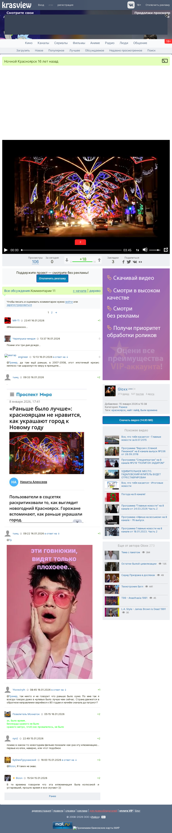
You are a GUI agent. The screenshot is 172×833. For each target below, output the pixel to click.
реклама (82, 810)
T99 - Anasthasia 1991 (134, 597)
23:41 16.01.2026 (34, 320)
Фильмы (79, 43)
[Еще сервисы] (140, 261)
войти (69, 301)
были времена (148, 410)
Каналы (43, 43)
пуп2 (15, 738)
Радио (109, 43)
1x (137, 250)
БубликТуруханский (24, 759)
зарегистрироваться (19, 304)
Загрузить (23, 50)
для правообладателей (103, 810)
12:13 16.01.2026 (42, 357)
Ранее (52, 796)
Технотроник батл (132, 586)
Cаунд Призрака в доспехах (138, 575)
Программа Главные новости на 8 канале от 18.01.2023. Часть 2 (141, 530)
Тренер (13, 362)
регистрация (65, 4)
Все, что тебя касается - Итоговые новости (142, 484)
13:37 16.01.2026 (50, 338)
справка (70, 810)
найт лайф (133, 410)
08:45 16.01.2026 (40, 689)
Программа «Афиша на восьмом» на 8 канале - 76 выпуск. (144, 518)
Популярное (56, 50)
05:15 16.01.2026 (54, 714)
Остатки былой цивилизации (139, 563)
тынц (16, 377)
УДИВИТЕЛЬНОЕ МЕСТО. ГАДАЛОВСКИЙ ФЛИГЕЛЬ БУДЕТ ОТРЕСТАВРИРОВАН (141, 474)
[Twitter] (128, 261)
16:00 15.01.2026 (51, 759)
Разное (123, 407)
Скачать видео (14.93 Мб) (136, 420)
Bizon (12, 766)
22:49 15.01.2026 (33, 738)
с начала (79, 291)
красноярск (119, 410)
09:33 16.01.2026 (33, 377)
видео (126, 393)
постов (140, 393)
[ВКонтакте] (134, 261)
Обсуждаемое (94, 50)
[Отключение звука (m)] (145, 250)
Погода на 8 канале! (133, 494)
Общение (140, 43)
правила (58, 810)
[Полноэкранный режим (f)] (165, 250)
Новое (39, 50)
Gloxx (123, 389)
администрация (41, 810)
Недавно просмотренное (125, 50)
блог (137, 810)
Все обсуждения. (17, 291)
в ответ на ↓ (61, 357)
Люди (124, 43)
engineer (23, 357)
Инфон (95, 816)
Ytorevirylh (19, 689)
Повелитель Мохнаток (26, 714)
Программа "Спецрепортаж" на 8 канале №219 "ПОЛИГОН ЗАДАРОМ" (142, 461)
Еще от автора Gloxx (136, 545)
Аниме (95, 43)
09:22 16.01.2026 (33, 533)
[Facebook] (123, 261)
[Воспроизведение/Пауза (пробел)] (6, 250)
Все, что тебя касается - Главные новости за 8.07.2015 (141, 438)
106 (35, 261)
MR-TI (16, 320)
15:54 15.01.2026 (37, 778)
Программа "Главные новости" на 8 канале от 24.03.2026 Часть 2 (142, 507)
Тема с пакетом (130, 552)
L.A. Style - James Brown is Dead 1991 (143, 609)
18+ (139, 4)
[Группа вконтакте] (131, 7)
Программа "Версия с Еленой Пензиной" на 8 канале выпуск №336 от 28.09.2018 (143, 451)
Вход (41, 4)
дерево (95, 291)
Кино (28, 43)
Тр (10, 540)
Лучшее (74, 50)
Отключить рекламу (158, 4)
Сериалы (61, 43)
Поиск (151, 50)
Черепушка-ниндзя (24, 338)
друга (151, 393)
